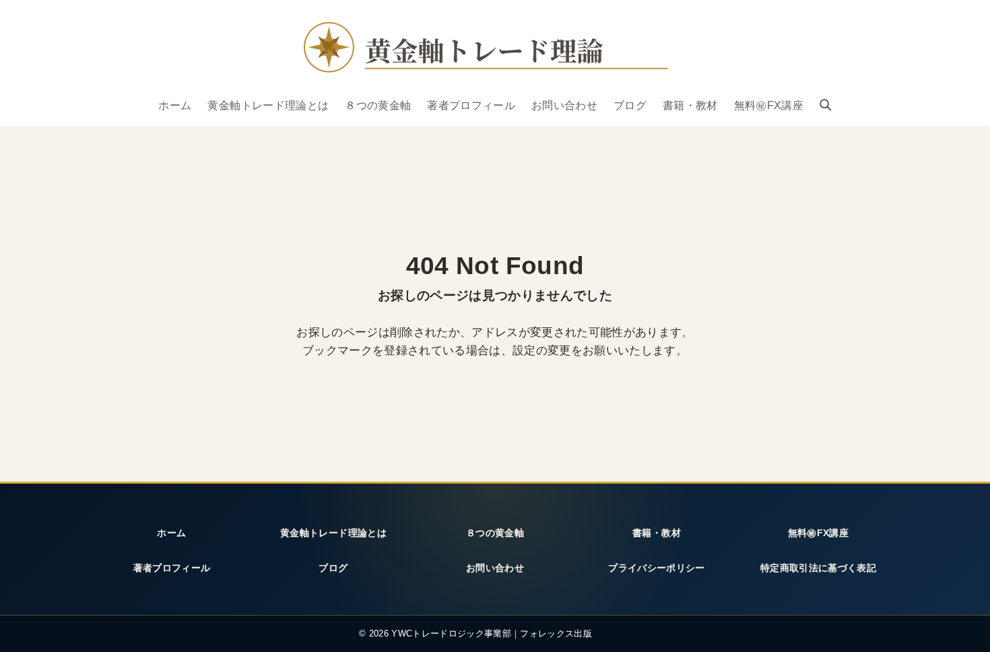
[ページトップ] (962, 627)
